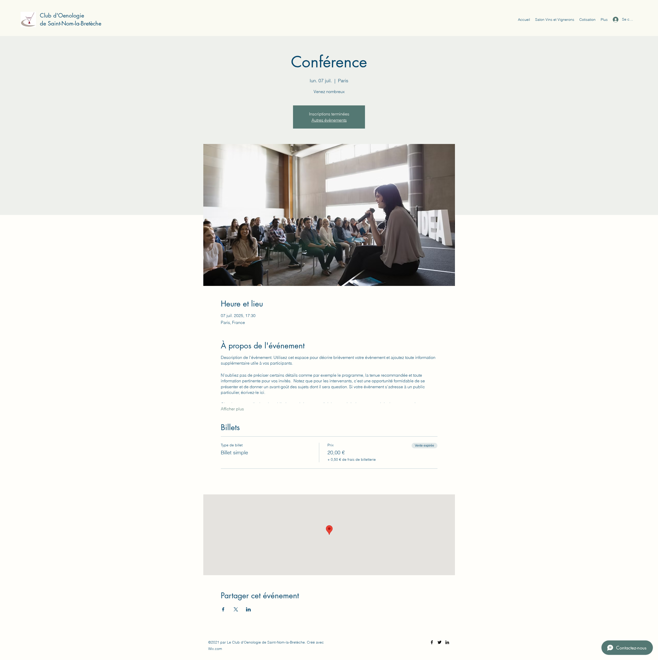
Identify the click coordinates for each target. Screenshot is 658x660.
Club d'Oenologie (62, 15)
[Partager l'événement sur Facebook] (223, 609)
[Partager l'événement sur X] (235, 609)
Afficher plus (232, 408)
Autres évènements (329, 120)
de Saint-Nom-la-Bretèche (70, 23)
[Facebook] (431, 642)
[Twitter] (439, 642)
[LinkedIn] (447, 642)
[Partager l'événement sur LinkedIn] (248, 609)
